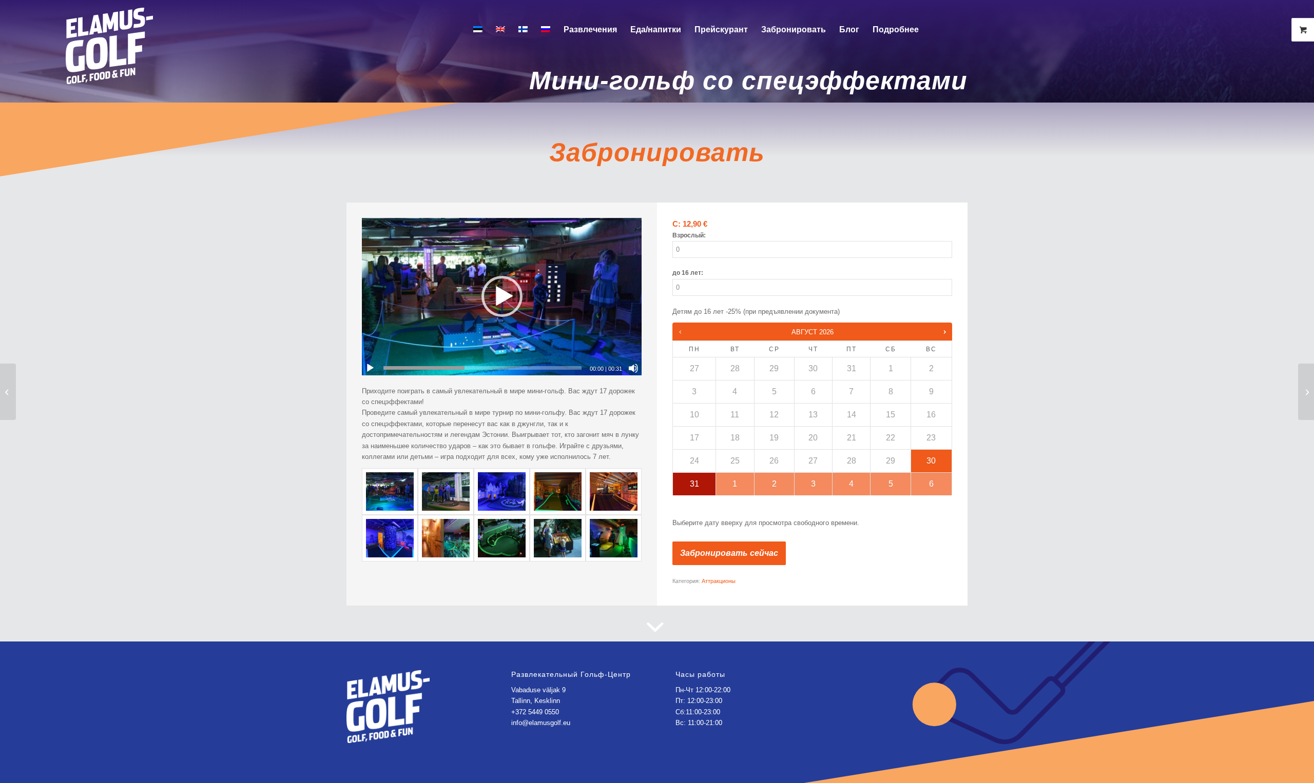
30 (931, 460)
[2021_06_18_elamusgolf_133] (390, 538)
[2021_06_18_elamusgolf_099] (446, 491)
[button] (502, 296)
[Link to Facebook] (954, 29)
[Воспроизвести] (370, 368)
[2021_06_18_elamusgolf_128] (614, 491)
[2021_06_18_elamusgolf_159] (502, 538)
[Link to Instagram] (970, 29)
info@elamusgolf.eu (540, 723)
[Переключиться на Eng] (500, 29)
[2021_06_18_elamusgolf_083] (502, 491)
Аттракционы (719, 581)
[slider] (482, 368)
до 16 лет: (687, 272)
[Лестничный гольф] (8, 392)
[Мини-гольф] (558, 538)
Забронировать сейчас (729, 553)
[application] (502, 296)
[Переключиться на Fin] (523, 29)
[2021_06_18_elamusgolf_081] (390, 491)
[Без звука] (633, 368)
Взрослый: (689, 235)
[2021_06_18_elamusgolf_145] (446, 538)
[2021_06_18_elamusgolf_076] (614, 538)
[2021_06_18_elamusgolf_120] (558, 491)
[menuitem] (478, 29)
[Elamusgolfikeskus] (109, 37)
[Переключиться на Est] (478, 29)
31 (694, 483)
